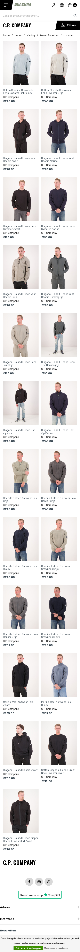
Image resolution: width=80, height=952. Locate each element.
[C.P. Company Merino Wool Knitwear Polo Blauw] (59, 675)
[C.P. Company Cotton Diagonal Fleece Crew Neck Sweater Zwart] (59, 743)
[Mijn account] (54, 5)
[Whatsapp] (49, 882)
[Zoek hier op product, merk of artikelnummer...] (72, 15)
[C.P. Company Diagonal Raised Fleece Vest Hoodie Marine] (59, 131)
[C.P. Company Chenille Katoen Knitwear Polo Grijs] (21, 471)
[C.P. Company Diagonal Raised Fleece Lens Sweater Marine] (59, 199)
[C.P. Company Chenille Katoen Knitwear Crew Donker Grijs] (21, 607)
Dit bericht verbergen (28, 948)
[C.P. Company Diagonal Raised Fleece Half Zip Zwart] (21, 403)
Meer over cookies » (56, 948)
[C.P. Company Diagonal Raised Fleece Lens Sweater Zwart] (21, 199)
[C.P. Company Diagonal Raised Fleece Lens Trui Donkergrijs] (59, 335)
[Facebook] (29, 882)
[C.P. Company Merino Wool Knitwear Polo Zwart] (21, 675)
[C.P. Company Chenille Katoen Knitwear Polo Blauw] (21, 539)
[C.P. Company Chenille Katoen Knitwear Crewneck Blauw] (59, 607)
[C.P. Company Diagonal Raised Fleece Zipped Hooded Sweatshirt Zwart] (21, 811)
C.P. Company (71, 35)
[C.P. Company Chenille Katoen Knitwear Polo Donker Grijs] (59, 471)
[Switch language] (62, 5)
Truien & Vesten (49, 35)
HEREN (18, 35)
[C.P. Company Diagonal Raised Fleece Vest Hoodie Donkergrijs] (59, 267)
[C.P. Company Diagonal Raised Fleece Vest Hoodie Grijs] (21, 267)
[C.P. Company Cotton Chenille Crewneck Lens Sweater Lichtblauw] (21, 63)
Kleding (31, 35)
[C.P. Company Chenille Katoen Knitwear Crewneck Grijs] (59, 539)
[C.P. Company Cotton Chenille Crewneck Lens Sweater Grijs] (59, 63)
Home (6, 35)
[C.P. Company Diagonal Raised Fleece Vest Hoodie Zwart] (21, 131)
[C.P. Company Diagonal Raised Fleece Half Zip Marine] (59, 403)
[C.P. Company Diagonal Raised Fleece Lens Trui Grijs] (21, 335)
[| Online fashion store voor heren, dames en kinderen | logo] (23, 5)
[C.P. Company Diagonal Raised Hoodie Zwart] (21, 743)
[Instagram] (39, 882)
